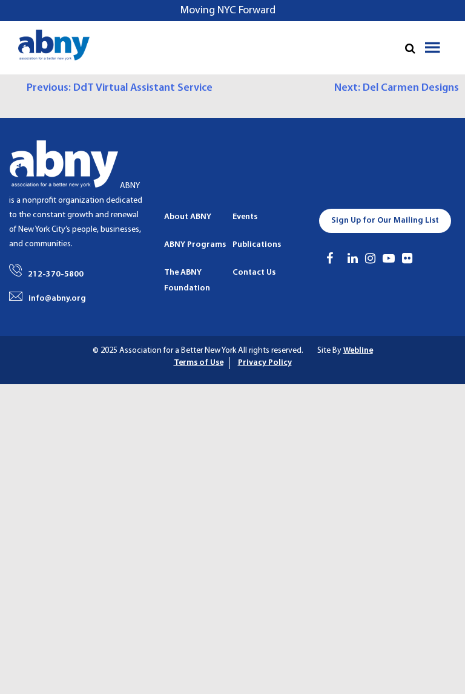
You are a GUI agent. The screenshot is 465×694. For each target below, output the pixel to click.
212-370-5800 (56, 274)
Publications (256, 244)
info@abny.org (57, 298)
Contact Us (253, 272)
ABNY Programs (195, 244)
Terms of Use (198, 362)
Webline (358, 350)
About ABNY (187, 216)
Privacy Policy (265, 362)
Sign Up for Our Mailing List (385, 220)
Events (244, 216)
